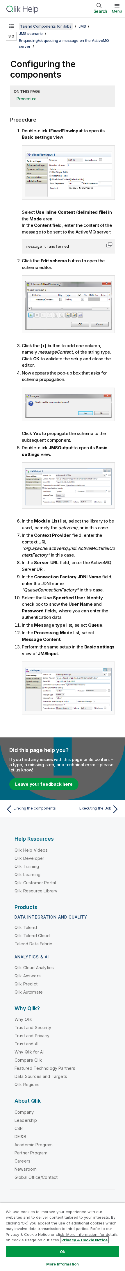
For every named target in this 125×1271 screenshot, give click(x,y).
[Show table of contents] (11, 26)
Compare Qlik (28, 1060)
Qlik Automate (29, 992)
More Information (62, 1264)
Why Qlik (23, 1019)
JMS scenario (31, 33)
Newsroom (26, 1169)
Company (24, 1112)
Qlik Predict (26, 983)
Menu (117, 11)
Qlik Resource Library (36, 890)
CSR (19, 1128)
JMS (82, 26)
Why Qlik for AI (29, 1051)
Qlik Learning (27, 874)
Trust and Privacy (32, 1035)
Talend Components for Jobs (46, 26)
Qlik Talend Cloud (32, 935)
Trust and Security (33, 1027)
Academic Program (34, 1144)
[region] (62, 1237)
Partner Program (31, 1152)
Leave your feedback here (44, 784)
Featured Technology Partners (45, 1068)
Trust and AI (26, 1043)
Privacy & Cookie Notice (84, 1240)
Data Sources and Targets (41, 1076)
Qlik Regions (27, 1084)
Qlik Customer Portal (35, 882)
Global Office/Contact (36, 1177)
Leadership (26, 1120)
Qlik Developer (29, 858)
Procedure (27, 98)
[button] (109, 244)
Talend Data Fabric (33, 943)
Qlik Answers (28, 975)
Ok (62, 1251)
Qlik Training (27, 866)
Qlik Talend (26, 927)
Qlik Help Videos (31, 850)
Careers (23, 1160)
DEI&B (20, 1136)
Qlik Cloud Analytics (34, 967)
